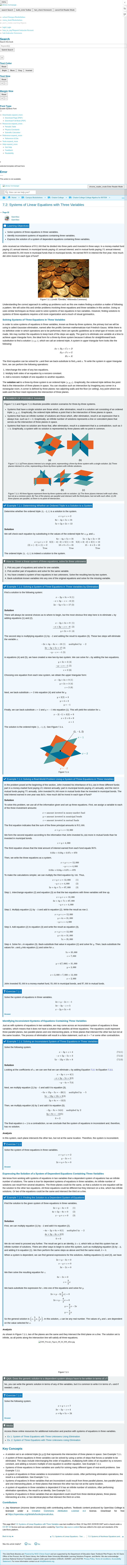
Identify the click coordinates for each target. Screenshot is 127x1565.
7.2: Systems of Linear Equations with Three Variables (37, 1524)
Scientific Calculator (12, 132)
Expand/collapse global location (123, 197)
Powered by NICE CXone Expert (37, 1554)
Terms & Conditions (103, 1559)
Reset (4, 67)
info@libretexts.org (46, 1561)
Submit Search (7, 50)
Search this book (6, 42)
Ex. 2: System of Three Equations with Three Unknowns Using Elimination (43, 1440)
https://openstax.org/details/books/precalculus (30, 1514)
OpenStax (15, 217)
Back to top (7, 1536)
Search (6, 192)
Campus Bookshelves (34, 198)
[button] (9, 150)
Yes (29, 1544)
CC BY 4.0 (7, 1527)
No (39, 1544)
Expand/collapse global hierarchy (5, 197)
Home (14, 198)
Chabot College (57, 198)
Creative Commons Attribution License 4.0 (59, 1511)
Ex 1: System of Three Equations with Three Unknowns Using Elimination (43, 1436)
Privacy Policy (89, 1559)
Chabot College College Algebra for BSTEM (89, 198)
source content (73, 1527)
